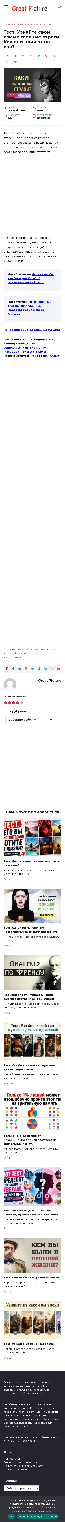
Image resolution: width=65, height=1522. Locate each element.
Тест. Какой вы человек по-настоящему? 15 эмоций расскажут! (31, 929)
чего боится (13, 657)
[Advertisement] (32, 193)
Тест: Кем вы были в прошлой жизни (31, 1277)
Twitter (41, 351)
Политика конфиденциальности (24, 1465)
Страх (9, 653)
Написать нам (12, 1458)
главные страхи (15, 648)
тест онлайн (33, 653)
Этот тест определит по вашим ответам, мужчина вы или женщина (31, 1212)
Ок (11, 1516)
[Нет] (60, 1509)
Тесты (48, 24)
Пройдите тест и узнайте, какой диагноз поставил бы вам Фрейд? (30, 996)
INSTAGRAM (51, 355)
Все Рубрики (35, 24)
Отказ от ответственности (20, 1462)
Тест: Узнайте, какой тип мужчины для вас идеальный (30, 1067)
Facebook (12, 351)
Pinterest (28, 351)
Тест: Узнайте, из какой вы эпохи (29, 1343)
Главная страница (15, 24)
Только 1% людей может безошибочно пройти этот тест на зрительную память (30, 1140)
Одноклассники (17, 347)
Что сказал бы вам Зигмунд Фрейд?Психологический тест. (31, 278)
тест (19, 653)
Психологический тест (43, 648)
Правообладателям (16, 1469)
